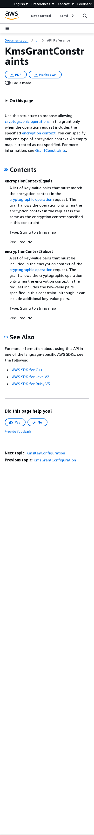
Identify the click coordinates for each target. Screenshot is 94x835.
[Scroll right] (72, 16)
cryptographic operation (30, 199)
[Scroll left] (27, 16)
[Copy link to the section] (6, 169)
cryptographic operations (27, 121)
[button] (19, 100)
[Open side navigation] (7, 28)
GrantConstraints (50, 150)
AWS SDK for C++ (27, 369)
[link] (58, 40)
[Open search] (85, 16)
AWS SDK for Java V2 (30, 376)
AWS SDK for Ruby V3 (31, 383)
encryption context (39, 133)
